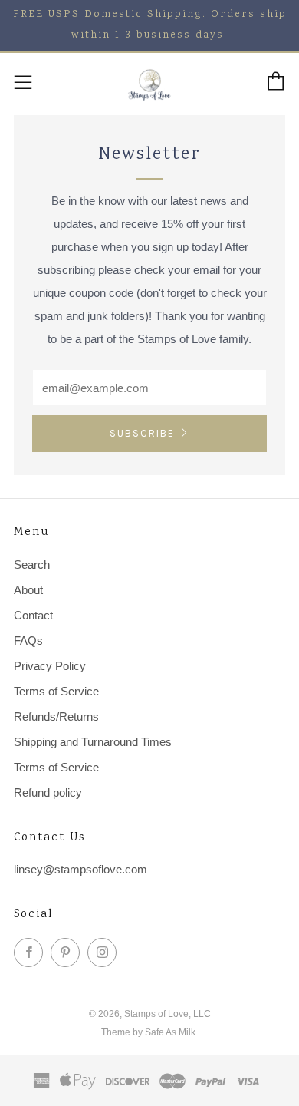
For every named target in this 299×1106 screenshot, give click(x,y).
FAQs (28, 640)
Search (32, 564)
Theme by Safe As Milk (148, 1032)
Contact (33, 615)
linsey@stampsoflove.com (80, 869)
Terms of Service (56, 691)
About (28, 589)
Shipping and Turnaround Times (93, 741)
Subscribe (142, 433)
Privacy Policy (50, 665)
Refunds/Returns (56, 716)
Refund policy (48, 792)
